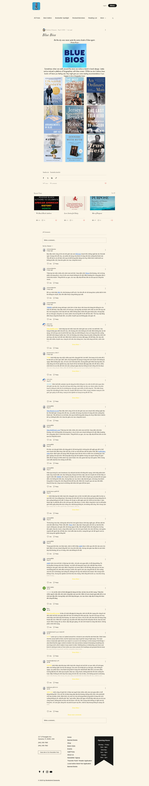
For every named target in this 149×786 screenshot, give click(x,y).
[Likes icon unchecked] (48, 264)
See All (113, 193)
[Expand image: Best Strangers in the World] (83, 79)
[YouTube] (50, 771)
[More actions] (105, 30)
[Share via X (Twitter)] (47, 178)
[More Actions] (105, 250)
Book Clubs (71, 746)
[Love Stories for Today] (74, 203)
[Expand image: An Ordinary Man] (104, 79)
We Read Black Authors (44, 213)
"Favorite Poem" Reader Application (73, 761)
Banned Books (72, 740)
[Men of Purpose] (102, 203)
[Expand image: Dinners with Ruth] (83, 136)
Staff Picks (71, 752)
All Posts (37, 18)
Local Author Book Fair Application (73, 763)
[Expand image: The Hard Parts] (61, 79)
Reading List (92, 18)
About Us (70, 755)
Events (69, 749)
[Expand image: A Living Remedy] (61, 136)
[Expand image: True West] (104, 136)
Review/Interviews (78, 18)
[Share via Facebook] (43, 178)
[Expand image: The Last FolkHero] (104, 108)
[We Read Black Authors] (46, 203)
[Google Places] (39, 771)
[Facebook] (43, 771)
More (102, 18)
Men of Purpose (97, 213)
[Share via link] (56, 178)
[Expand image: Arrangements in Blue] (61, 108)
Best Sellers (47, 18)
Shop (69, 743)
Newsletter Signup (73, 758)
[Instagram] (47, 771)
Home (69, 737)
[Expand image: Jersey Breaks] (83, 108)
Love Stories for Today (71, 213)
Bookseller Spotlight (62, 18)
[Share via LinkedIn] (52, 178)
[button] (113, 18)
